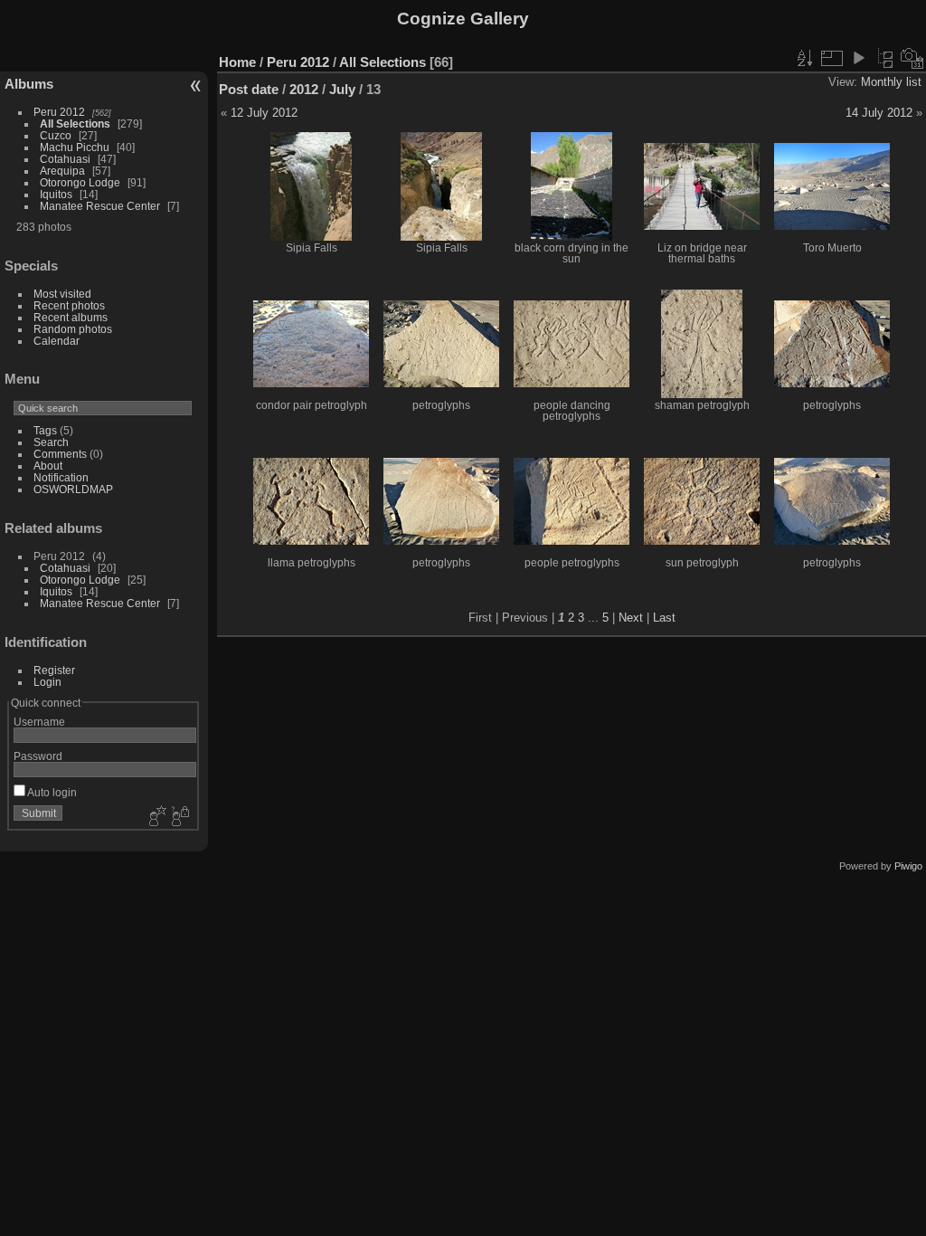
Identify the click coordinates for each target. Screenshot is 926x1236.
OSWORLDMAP (73, 489)
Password (38, 756)
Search (51, 442)
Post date (249, 89)
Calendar (56, 341)
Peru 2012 (59, 112)
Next (631, 617)
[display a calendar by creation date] (912, 58)
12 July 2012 (264, 112)
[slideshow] (858, 58)
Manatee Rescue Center (100, 206)
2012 (303, 89)
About (47, 465)
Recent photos (69, 305)
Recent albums (70, 317)
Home (237, 62)
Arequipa (62, 170)
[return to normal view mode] (885, 58)
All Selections (75, 123)
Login (47, 682)
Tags (45, 430)
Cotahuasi (65, 159)
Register (54, 670)
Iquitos (56, 194)
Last (664, 617)
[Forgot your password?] (179, 817)
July (342, 89)
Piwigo (908, 865)
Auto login (51, 792)
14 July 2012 (879, 112)
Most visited (62, 293)
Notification (61, 477)
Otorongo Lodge (80, 182)
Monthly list (891, 82)
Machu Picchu (74, 147)
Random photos (72, 329)
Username (39, 721)
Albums (29, 83)
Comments (60, 454)
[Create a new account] (155, 817)
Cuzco (55, 135)
